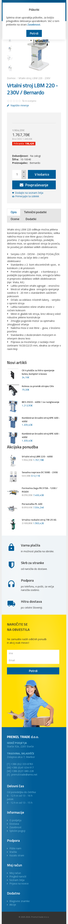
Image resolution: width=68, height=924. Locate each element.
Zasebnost (33, 24)
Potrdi (34, 33)
